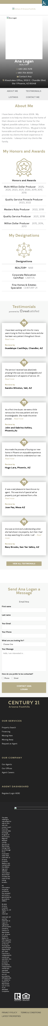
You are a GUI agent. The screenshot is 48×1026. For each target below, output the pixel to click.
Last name (6, 615)
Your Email (6, 623)
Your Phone (6, 632)
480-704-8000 (25, 72)
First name (6, 606)
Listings (13, 96)
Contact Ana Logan (24, 687)
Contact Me (33, 96)
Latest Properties (11, 1016)
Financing (6, 731)
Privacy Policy (9, 1012)
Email (16, 678)
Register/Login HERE (11, 793)
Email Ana (24, 601)
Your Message (7, 649)
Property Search (9, 727)
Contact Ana (25, 76)
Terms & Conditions (31, 1012)
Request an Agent (9, 743)
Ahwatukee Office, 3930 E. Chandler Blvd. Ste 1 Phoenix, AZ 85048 (25, 82)
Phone (6, 678)
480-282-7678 (25, 68)
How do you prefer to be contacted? (17, 674)
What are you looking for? (13, 640)
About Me (12, 90)
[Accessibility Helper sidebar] (45, 3)
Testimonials (33, 90)
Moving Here (7, 735)
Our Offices (7, 768)
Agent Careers (8, 772)
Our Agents (7, 764)
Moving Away (7, 739)
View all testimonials (24, 563)
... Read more (17, 418)
